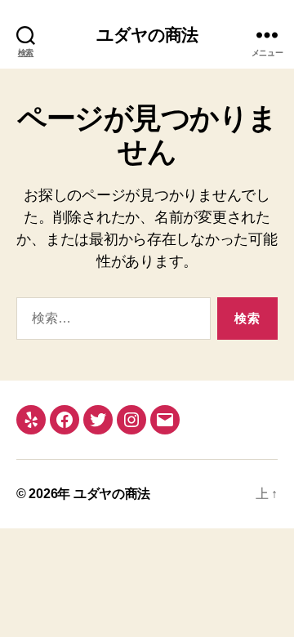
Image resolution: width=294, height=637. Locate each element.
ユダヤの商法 (147, 34)
